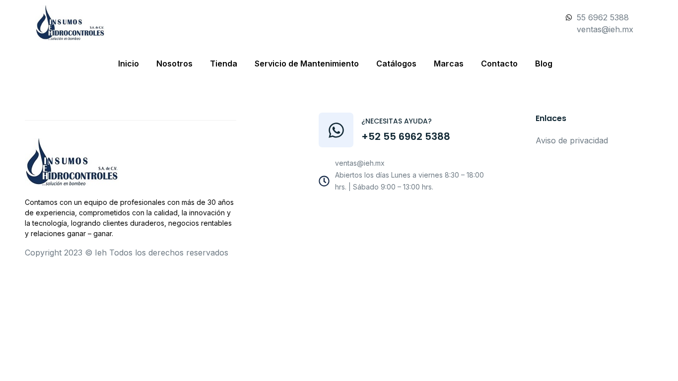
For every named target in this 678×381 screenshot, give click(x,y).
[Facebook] (368, 212)
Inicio (128, 63)
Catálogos (396, 63)
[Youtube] (390, 212)
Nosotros (174, 63)
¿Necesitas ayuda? (396, 121)
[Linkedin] (435, 212)
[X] (413, 212)
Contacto (499, 63)
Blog (543, 63)
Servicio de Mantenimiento (307, 63)
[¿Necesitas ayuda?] (336, 130)
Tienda (223, 63)
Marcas (449, 63)
